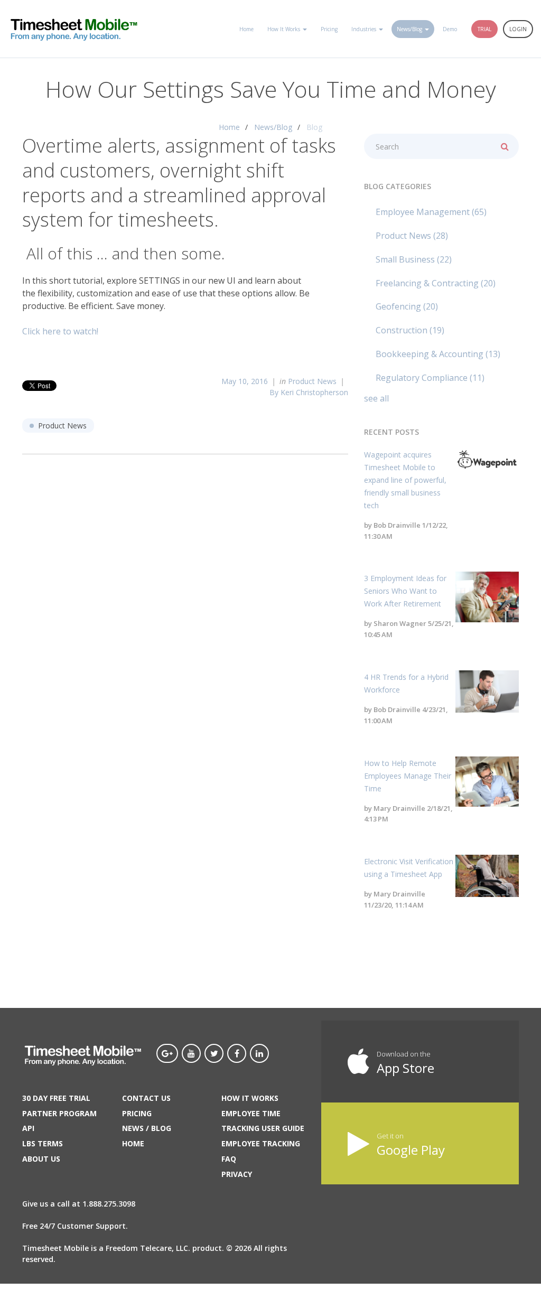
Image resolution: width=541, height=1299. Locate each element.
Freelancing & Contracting (436, 283)
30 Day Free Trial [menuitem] (56, 1098)
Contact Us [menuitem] (146, 1098)
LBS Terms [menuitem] (42, 1143)
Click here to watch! (60, 331)
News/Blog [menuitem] (409, 29)
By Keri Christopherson (308, 392)
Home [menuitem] (246, 29)
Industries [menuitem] (363, 29)
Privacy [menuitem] (236, 1174)
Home (229, 127)
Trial (484, 29)
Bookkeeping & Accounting (438, 354)
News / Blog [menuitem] (146, 1128)
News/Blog (273, 127)
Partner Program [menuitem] (59, 1113)
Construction (410, 330)
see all (376, 398)
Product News (312, 381)
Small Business (414, 259)
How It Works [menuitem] (283, 29)
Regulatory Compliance (430, 378)
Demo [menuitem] (450, 29)
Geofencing (407, 306)
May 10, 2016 (244, 381)
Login (518, 29)
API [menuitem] (28, 1128)
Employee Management (431, 212)
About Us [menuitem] (41, 1159)
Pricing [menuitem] (329, 29)
